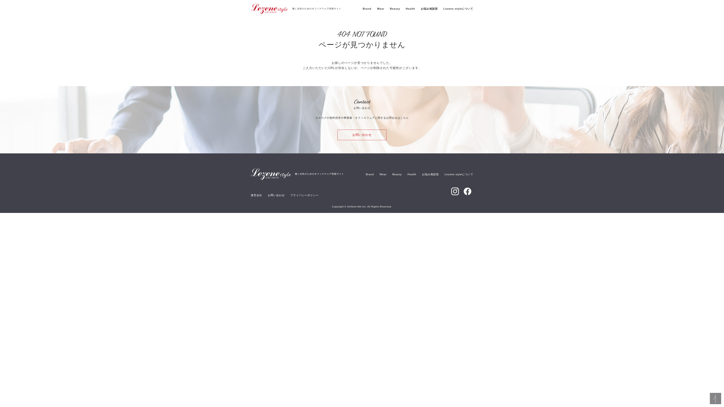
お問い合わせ (362, 134)
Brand (367, 8)
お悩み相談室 (429, 8)
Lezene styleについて (458, 8)
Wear (380, 8)
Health (410, 8)
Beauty (395, 8)
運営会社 (256, 195)
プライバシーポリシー (304, 195)
